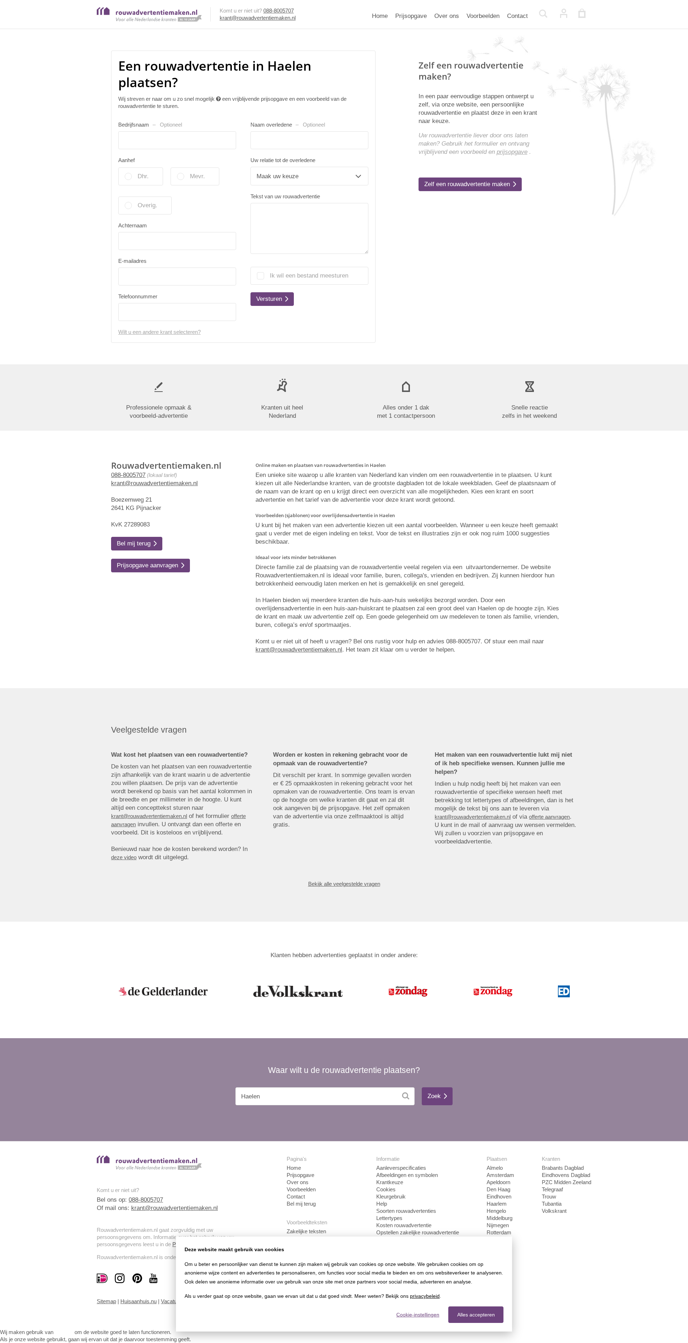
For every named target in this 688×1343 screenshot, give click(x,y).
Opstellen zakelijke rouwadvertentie (417, 1232)
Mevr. (197, 176)
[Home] (149, 19)
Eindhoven (499, 1196)
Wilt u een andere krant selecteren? (159, 332)
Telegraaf (552, 1189)
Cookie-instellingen (417, 1315)
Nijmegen (498, 1225)
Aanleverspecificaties (401, 1168)
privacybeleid (425, 1296)
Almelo (495, 1168)
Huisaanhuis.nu (138, 1301)
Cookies (386, 1189)
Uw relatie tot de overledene (282, 160)
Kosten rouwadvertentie (403, 1225)
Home (380, 16)
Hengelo (496, 1211)
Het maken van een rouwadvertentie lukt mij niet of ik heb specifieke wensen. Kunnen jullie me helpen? (503, 763)
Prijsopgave (411, 16)
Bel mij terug (301, 1204)
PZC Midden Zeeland (566, 1182)
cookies (64, 1332)
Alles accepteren (476, 1315)
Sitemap (106, 1301)
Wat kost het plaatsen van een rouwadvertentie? (179, 754)
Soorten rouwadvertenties (406, 1211)
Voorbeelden (483, 16)
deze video (124, 857)
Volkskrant (554, 1211)
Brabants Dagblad (563, 1168)
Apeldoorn (498, 1182)
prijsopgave (512, 151)
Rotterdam (499, 1232)
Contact (517, 16)
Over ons (446, 16)
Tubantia (552, 1204)
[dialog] (344, 1284)
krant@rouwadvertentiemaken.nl (258, 18)
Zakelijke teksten (306, 1231)
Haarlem (497, 1204)
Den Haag (498, 1189)
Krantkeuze (389, 1182)
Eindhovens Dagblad (566, 1175)
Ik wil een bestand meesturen (309, 275)
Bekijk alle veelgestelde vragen (344, 884)
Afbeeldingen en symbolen (407, 1175)
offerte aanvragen (549, 817)
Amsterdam (500, 1175)
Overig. (147, 205)
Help (381, 1204)
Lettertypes (389, 1218)
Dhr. (143, 176)
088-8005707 (278, 11)
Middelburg (499, 1218)
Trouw (549, 1196)
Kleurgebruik (391, 1196)
